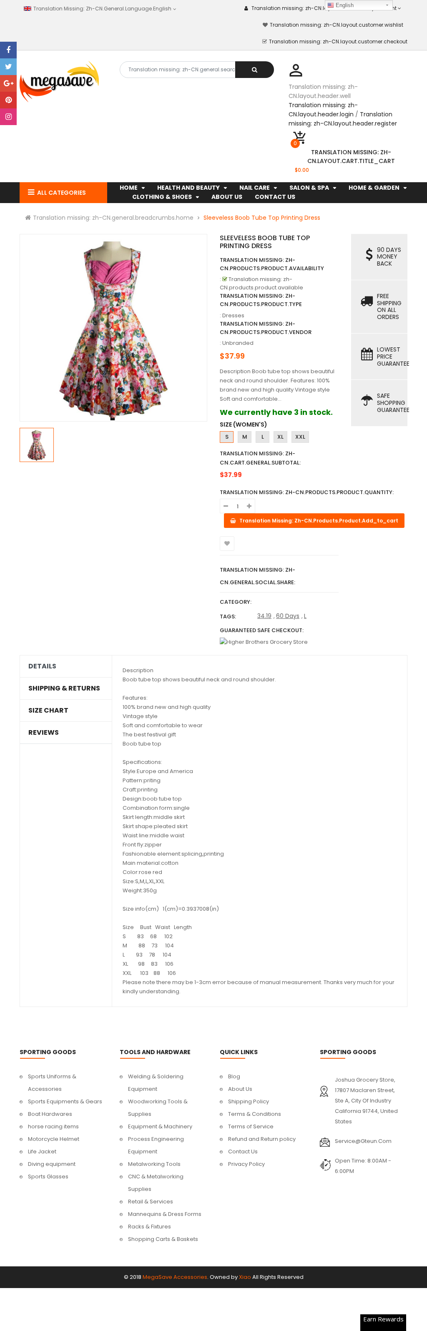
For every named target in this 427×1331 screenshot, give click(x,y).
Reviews (43, 732)
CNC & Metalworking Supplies (155, 1183)
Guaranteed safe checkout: (262, 630)
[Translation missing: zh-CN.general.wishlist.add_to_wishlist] (227, 543)
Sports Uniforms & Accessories (52, 1082)
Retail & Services (150, 1201)
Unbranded (238, 343)
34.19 (264, 616)
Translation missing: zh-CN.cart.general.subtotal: (260, 458)
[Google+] (8, 83)
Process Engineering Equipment (156, 1145)
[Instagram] (8, 116)
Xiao (245, 1277)
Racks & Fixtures (149, 1227)
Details (42, 666)
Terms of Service (251, 1126)
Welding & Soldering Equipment (155, 1082)
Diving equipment (51, 1164)
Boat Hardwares (50, 1114)
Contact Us (243, 1151)
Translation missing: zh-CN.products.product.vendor (265, 328)
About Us (240, 1089)
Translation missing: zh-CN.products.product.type (261, 300)
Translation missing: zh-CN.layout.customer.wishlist (336, 24)
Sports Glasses (48, 1176)
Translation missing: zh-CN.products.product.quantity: (307, 492)
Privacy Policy (246, 1164)
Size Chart (48, 710)
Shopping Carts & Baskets (163, 1239)
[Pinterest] (8, 100)
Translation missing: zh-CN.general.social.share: (257, 576)
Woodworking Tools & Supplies (158, 1107)
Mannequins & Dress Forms (164, 1214)
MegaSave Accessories (175, 1277)
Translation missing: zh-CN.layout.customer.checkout (338, 41)
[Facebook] (8, 50)
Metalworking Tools (154, 1164)
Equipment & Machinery (160, 1126)
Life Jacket (42, 1151)
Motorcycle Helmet (53, 1139)
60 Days (287, 616)
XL (280, 437)
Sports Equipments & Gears (65, 1101)
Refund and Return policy (262, 1139)
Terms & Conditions (254, 1114)
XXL (300, 437)
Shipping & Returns (64, 688)
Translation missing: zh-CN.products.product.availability (272, 264)
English (344, 5)
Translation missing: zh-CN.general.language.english (100, 8)
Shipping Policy (248, 1101)
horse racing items (53, 1126)
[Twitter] (8, 66)
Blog (234, 1076)
